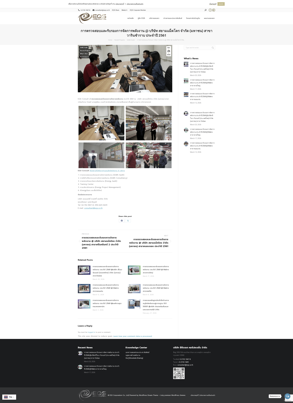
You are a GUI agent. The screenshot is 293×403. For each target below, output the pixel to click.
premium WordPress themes (174, 395)
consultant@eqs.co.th (93, 208)
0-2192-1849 (184, 362)
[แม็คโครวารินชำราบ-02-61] (149, 123)
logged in (91, 332)
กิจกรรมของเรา (84, 57)
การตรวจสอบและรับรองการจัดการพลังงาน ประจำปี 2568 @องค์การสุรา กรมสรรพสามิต (107, 303)
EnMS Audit (84, 47)
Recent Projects (85, 50)
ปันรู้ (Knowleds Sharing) (134, 358)
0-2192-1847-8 (185, 359)
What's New (84, 54)
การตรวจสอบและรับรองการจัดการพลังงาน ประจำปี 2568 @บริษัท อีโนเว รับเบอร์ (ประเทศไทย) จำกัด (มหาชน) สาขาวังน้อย (107, 271)
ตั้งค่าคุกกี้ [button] (212, 4)
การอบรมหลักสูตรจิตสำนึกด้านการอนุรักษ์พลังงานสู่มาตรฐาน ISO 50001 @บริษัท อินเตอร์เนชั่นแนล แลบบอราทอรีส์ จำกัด (156, 305)
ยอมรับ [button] (221, 4)
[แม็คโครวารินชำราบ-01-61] (101, 123)
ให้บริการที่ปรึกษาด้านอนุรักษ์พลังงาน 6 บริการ (107, 170)
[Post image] (84, 270)
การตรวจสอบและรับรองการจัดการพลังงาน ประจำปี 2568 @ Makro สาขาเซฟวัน (156, 288)
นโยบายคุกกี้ (194, 395)
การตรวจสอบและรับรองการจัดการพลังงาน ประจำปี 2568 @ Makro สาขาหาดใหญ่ (156, 269)
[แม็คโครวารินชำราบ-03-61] (101, 155)
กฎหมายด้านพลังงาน (133, 355)
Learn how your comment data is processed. (132, 336)
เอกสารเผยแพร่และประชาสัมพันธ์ (137, 352)
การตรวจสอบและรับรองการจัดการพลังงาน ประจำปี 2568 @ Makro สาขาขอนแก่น (106, 288)
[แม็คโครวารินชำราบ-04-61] (149, 155)
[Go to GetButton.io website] (287, 400)
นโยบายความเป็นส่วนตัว (207, 395)
